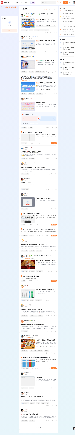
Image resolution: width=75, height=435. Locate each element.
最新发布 (45, 9)
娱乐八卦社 (31, 271)
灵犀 (24, 224)
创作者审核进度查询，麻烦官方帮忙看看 (31, 309)
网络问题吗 (39, 377)
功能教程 (30, 127)
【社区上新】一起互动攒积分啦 (68, 31)
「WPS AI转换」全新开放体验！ (68, 21)
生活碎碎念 (31, 158)
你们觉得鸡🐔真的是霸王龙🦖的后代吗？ (31, 152)
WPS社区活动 (31, 93)
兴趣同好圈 (31, 250)
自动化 (31, 300)
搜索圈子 (9, 30)
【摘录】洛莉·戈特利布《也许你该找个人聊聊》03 (34, 244)
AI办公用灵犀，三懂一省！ (67, 16)
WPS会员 (24, 127)
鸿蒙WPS (32, 403)
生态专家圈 (25, 51)
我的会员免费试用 (40, 102)
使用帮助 (31, 387)
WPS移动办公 (25, 403)
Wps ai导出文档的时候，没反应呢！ (32, 213)
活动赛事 (24, 71)
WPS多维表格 (25, 173)
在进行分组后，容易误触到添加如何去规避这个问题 (36, 357)
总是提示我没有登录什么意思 (43, 198)
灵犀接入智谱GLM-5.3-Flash (67, 13)
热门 (54, 9)
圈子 (26, 2)
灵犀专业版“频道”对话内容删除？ (32, 276)
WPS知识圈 (25, 208)
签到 (60, 2)
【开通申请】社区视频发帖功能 (68, 34)
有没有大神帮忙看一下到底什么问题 (32, 132)
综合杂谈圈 (25, 30)
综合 (17, 2)
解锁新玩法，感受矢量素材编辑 (68, 18)
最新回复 (50, 9)
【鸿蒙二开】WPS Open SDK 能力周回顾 (32, 396)
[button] (65, 2)
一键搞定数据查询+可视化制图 (68, 24)
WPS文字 (24, 143)
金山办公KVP (32, 51)
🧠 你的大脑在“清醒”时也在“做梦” (30, 414)
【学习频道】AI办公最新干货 (67, 29)
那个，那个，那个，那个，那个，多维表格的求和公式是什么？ (39, 229)
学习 (22, 2)
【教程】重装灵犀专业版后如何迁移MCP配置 (32, 324)
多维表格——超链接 (26, 182)
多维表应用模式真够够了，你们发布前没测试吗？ (33, 167)
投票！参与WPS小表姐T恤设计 (68, 10)
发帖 (65, 2)
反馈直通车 (25, 387)
